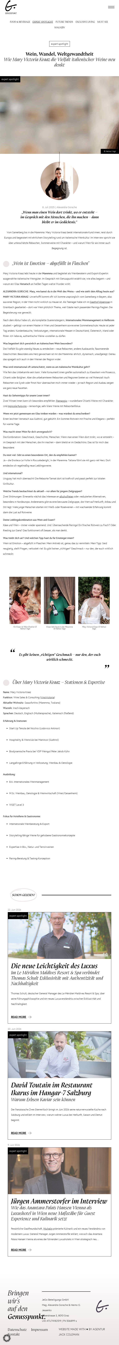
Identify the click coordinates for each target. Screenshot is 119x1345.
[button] (111, 7)
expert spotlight (59, 43)
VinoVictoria (47, 697)
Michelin (47, 1228)
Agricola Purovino (17, 406)
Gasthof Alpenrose (100, 302)
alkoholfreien (66, 496)
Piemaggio (61, 400)
